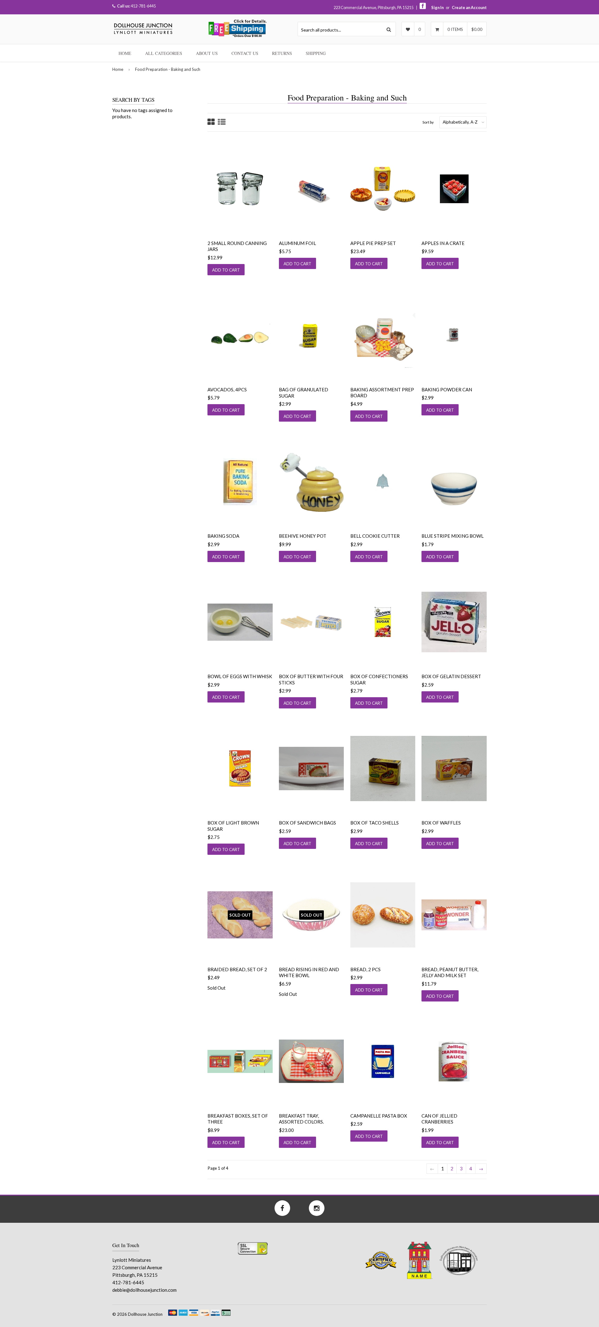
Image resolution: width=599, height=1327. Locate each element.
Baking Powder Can (446, 389)
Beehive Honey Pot (302, 536)
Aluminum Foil (297, 243)
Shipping (316, 53)
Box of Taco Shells (374, 822)
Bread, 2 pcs (365, 969)
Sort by (428, 122)
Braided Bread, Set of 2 (237, 969)
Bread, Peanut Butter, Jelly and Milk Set (449, 972)
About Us (207, 53)
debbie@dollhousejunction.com (144, 1290)
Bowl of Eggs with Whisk (239, 676)
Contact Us (244, 53)
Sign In (437, 7)
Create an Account (469, 7)
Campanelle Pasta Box (378, 1116)
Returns (282, 53)
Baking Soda (223, 536)
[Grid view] (211, 122)
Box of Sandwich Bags (307, 822)
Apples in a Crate (443, 243)
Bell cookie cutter (375, 536)
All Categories (163, 53)
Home (125, 53)
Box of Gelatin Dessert (451, 676)
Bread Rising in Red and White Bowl (309, 972)
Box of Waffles (441, 822)
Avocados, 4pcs (227, 389)
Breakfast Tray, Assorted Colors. (301, 1119)
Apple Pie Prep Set (373, 243)
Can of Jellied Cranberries (439, 1119)
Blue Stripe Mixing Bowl (452, 536)
